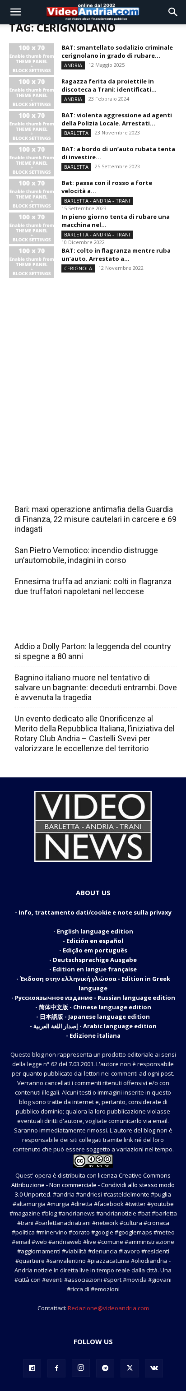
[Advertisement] (93, 373)
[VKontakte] (154, 1368)
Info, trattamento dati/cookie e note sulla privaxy (95, 912)
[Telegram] (105, 1368)
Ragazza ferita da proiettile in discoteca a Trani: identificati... (109, 85)
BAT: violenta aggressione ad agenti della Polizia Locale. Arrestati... (116, 119)
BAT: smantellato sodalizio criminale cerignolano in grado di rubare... (117, 51)
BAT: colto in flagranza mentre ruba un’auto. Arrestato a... (116, 254)
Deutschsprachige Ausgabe (95, 960)
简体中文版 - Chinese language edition (95, 1007)
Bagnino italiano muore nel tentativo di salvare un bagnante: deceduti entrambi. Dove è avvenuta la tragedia (95, 687)
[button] (15, 12)
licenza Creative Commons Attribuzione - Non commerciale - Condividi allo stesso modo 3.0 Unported (93, 1184)
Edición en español (94, 941)
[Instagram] (81, 1368)
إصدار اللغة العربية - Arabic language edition (95, 1026)
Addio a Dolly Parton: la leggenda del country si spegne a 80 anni (92, 651)
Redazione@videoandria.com (108, 1308)
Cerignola (78, 268)
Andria (73, 65)
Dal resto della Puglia (56, 489)
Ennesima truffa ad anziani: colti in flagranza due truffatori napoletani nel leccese (93, 586)
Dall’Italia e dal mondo (58, 626)
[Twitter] (130, 1368)
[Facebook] (56, 1368)
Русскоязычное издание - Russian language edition (95, 998)
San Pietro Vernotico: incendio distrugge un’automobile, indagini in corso (86, 555)
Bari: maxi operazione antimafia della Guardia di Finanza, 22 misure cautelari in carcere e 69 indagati (95, 519)
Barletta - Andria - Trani (97, 200)
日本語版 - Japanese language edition (95, 1016)
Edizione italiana (95, 1035)
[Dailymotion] (32, 1368)
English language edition (95, 931)
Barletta (76, 132)
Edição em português (95, 950)
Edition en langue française (95, 969)
